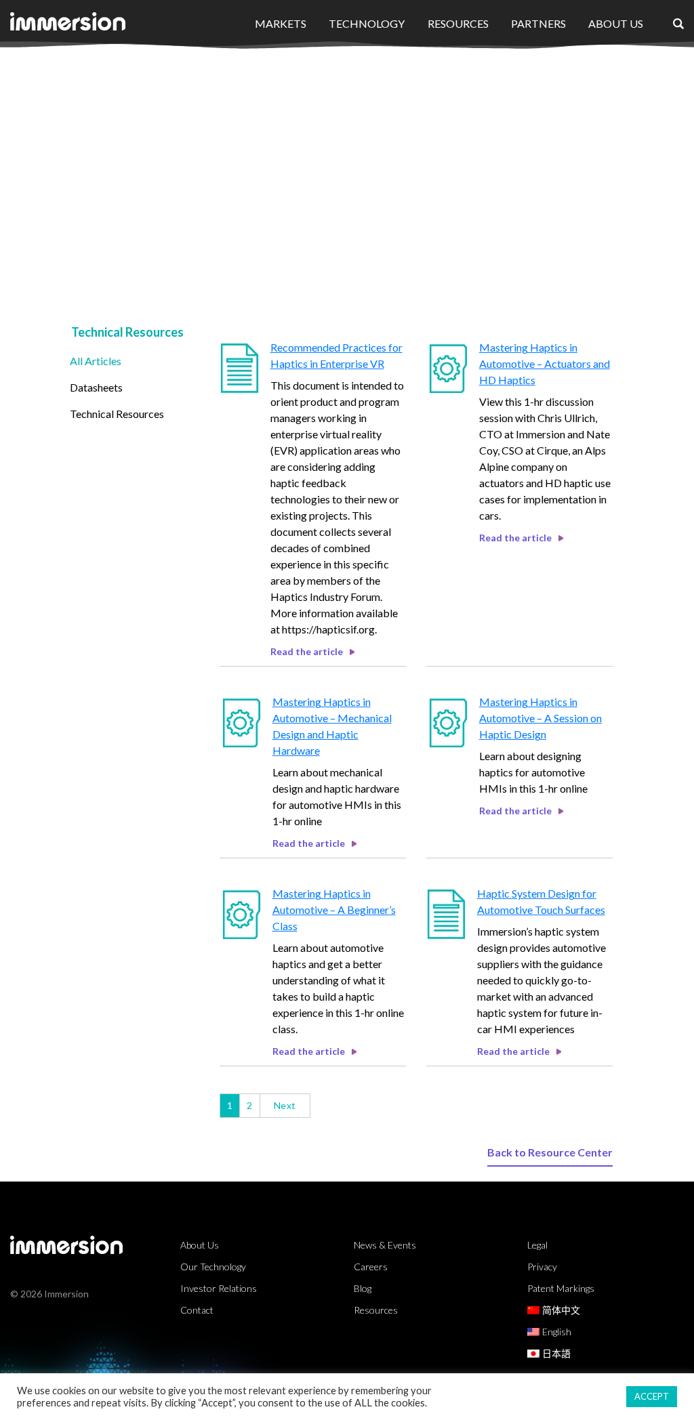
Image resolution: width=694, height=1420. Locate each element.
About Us (615, 23)
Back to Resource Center (550, 1152)
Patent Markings (560, 1288)
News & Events (385, 1245)
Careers (371, 1266)
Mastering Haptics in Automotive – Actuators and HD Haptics (544, 363)
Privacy (542, 1266)
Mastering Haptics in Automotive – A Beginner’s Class (334, 909)
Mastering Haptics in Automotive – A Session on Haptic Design (540, 717)
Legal (537, 1245)
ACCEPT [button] (651, 1396)
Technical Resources (117, 413)
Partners (538, 23)
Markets (280, 23)
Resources (458, 23)
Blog (362, 1288)
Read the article (306, 651)
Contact (196, 1310)
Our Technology (213, 1266)
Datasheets (96, 387)
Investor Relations (218, 1288)
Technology (367, 23)
